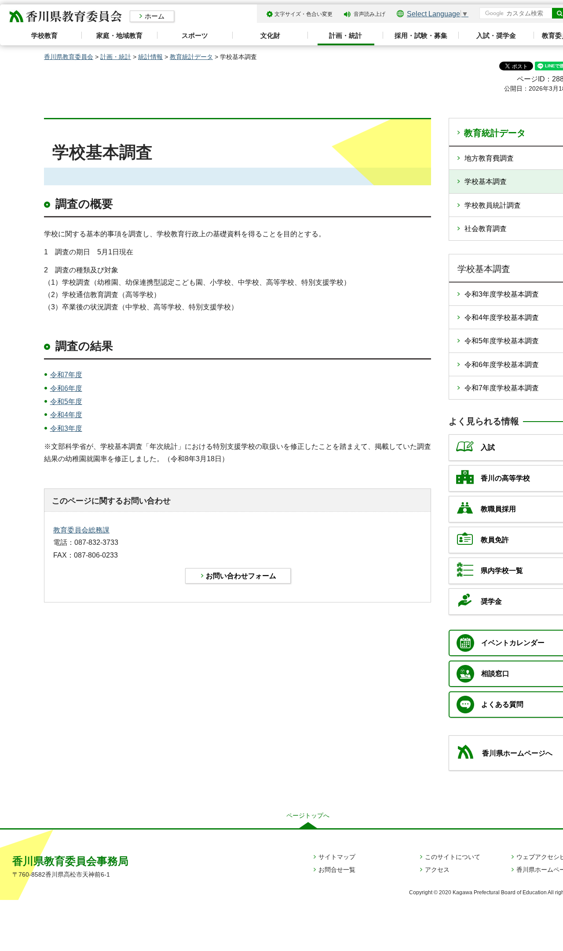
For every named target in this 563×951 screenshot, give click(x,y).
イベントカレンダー (513, 642)
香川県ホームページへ (517, 753)
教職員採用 (498, 509)
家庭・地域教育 (119, 35)
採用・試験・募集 (421, 35)
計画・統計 (345, 35)
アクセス (437, 869)
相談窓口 (495, 673)
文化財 (270, 35)
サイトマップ (336, 856)
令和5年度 (66, 401)
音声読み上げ (369, 14)
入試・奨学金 (496, 35)
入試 (488, 447)
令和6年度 (66, 388)
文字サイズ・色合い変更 (303, 14)
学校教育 (44, 35)
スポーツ (195, 35)
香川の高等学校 (505, 478)
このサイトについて (452, 856)
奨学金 (491, 601)
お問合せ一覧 (336, 869)
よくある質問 (502, 704)
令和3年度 (66, 428)
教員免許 (495, 539)
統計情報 (150, 56)
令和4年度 (66, 415)
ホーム (155, 16)
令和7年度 (66, 374)
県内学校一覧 (502, 570)
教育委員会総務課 (81, 530)
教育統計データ (191, 56)
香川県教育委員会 (68, 56)
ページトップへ (307, 815)
